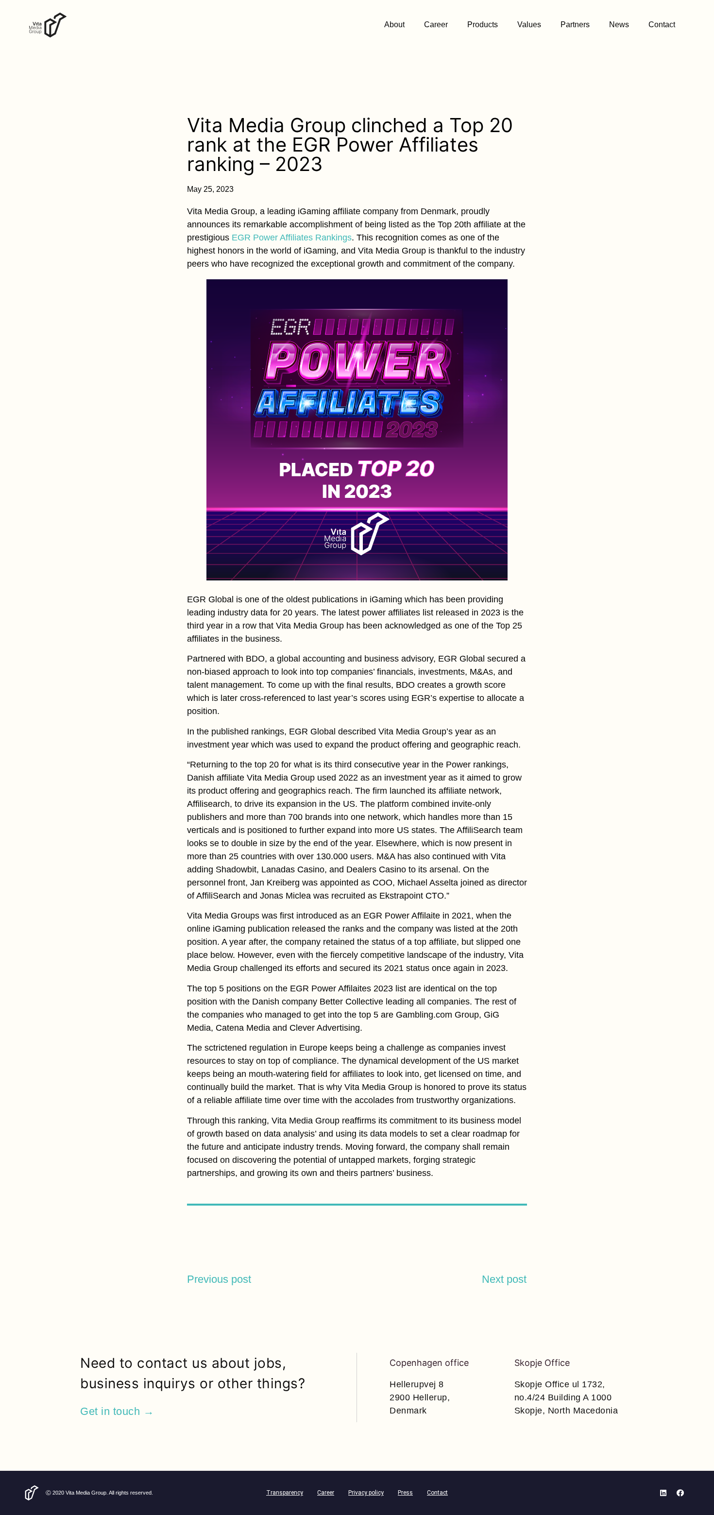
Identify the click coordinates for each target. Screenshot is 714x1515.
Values (529, 24)
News (619, 24)
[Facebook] (680, 1492)
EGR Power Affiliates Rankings (292, 237)
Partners (575, 24)
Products (482, 24)
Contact (661, 24)
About (394, 24)
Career (436, 24)
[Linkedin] (663, 1492)
